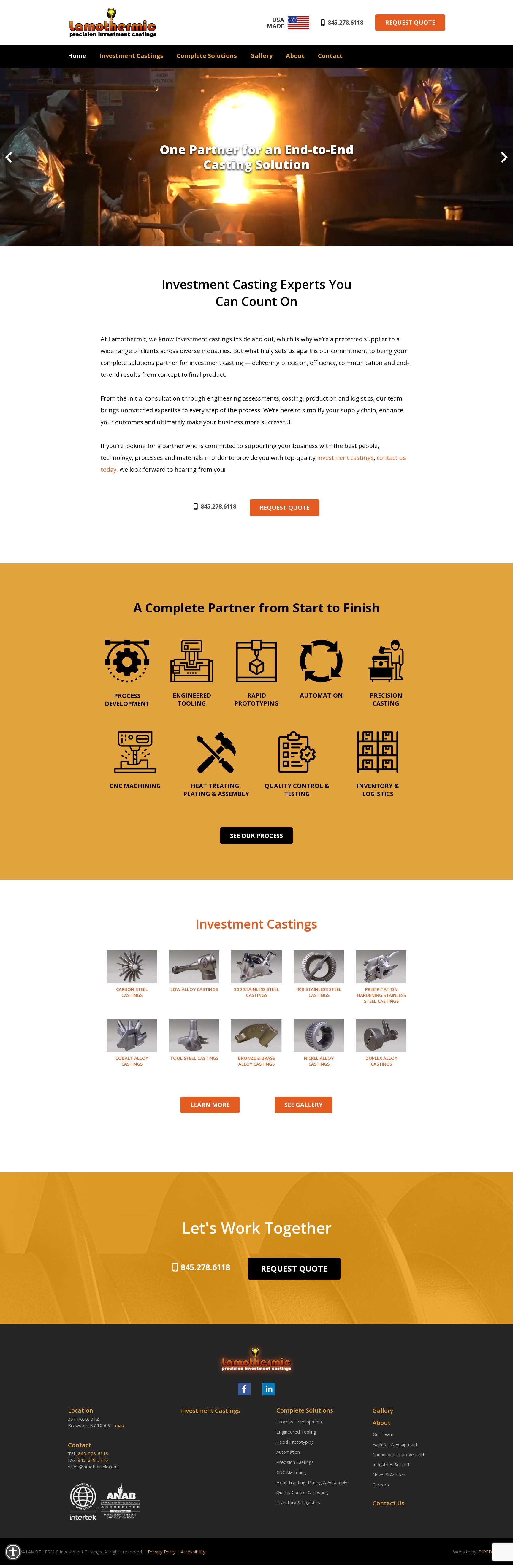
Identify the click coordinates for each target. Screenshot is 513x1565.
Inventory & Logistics (298, 1502)
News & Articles (389, 1474)
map (119, 1425)
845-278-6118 (93, 1453)
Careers (381, 1485)
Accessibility (193, 1552)
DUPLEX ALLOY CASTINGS (381, 1061)
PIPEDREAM (491, 1552)
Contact (330, 56)
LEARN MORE (210, 1105)
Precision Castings (295, 1462)
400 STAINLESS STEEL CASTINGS (318, 992)
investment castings (345, 458)
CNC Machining (291, 1472)
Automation (288, 1452)
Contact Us (389, 1503)
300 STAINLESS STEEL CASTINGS (256, 992)
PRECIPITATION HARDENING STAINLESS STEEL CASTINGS (381, 995)
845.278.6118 (345, 22)
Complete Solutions (207, 56)
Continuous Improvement (399, 1454)
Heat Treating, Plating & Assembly (311, 1482)
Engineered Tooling (296, 1432)
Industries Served (391, 1464)
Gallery (261, 56)
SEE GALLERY (303, 1105)
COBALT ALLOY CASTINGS (131, 1061)
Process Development (299, 1422)
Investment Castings (131, 56)
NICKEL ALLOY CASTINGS (319, 1061)
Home (77, 56)
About (295, 56)
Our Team (383, 1434)
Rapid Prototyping (295, 1442)
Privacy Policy (162, 1552)
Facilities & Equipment (395, 1444)
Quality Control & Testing (302, 1492)
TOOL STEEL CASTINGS (194, 1058)
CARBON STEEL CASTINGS (132, 992)
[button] (8, 157)
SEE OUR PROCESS (256, 836)
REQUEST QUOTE (410, 22)
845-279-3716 (93, 1460)
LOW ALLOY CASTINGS (194, 989)
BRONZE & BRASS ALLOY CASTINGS (256, 1061)
